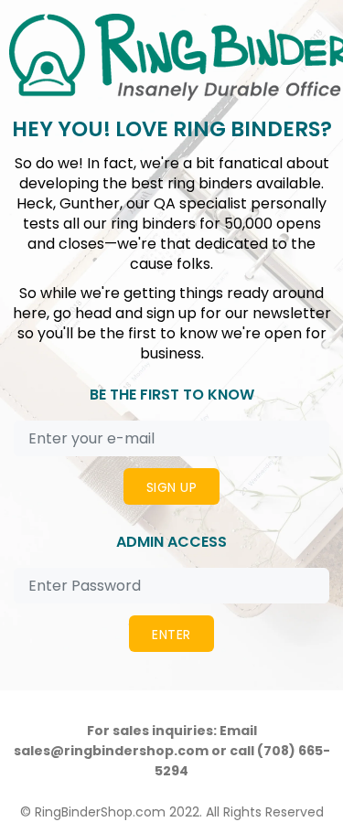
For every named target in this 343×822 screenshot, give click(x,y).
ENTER (171, 634)
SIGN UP (171, 487)
